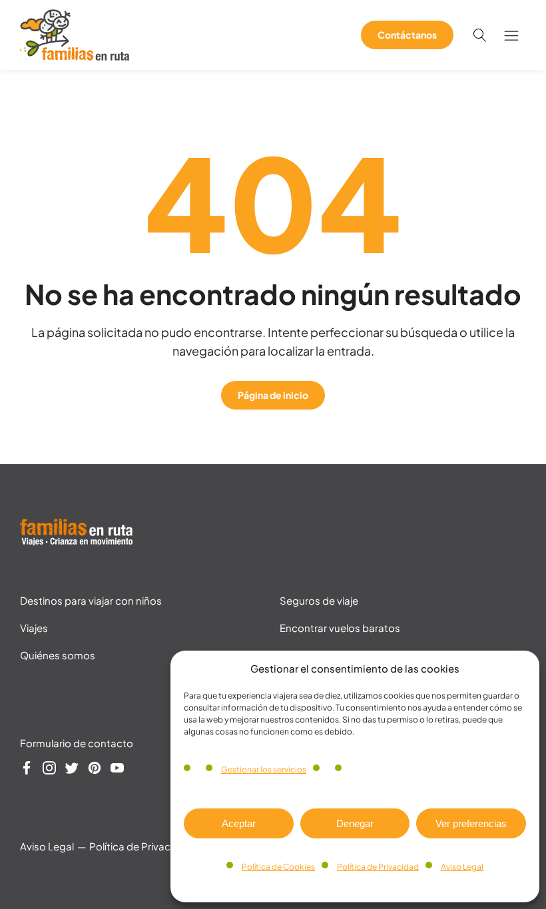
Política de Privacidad (378, 867)
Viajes (34, 627)
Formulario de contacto (76, 743)
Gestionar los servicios (263, 769)
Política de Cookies (278, 867)
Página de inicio (273, 395)
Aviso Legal (462, 867)
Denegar (355, 823)
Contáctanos (407, 35)
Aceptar (239, 823)
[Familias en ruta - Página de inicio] (74, 55)
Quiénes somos (57, 655)
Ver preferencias (471, 823)
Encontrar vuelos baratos (340, 627)
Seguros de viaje (319, 600)
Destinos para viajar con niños (91, 600)
